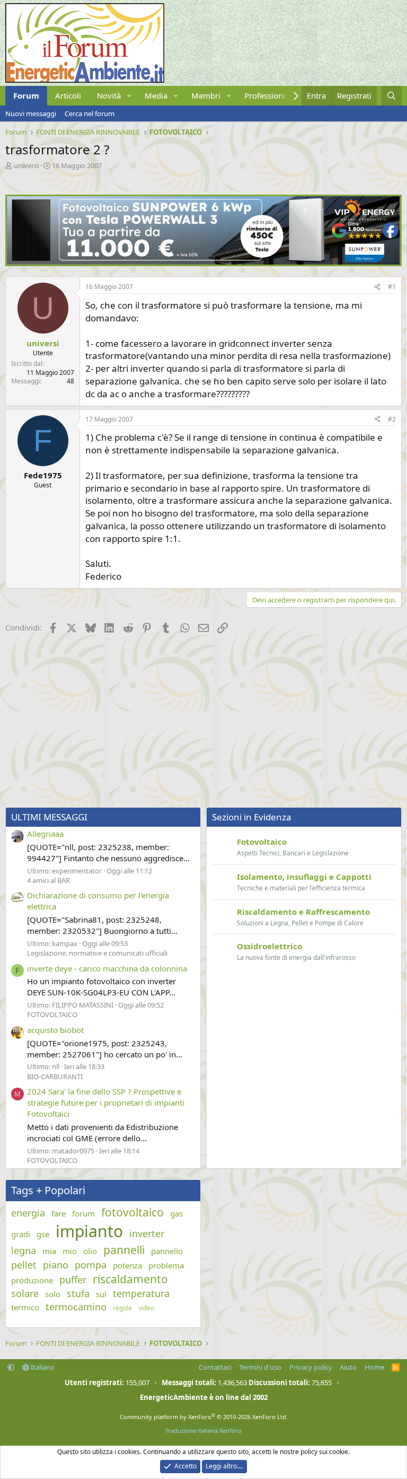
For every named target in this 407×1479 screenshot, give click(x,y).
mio (70, 1251)
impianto (89, 1231)
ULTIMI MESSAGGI (49, 817)
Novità (109, 95)
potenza (127, 1265)
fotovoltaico (132, 1212)
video (146, 1308)
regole (122, 1308)
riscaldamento (130, 1279)
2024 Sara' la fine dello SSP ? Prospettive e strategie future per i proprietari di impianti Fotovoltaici (105, 1102)
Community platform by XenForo (204, 1417)
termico (25, 1307)
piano (55, 1264)
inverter (146, 1233)
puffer (72, 1279)
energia (28, 1212)
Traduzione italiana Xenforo (203, 1430)
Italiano (42, 1367)
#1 (392, 286)
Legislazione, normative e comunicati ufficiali (97, 953)
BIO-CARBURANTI (55, 1076)
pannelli (124, 1249)
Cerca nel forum (89, 113)
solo (52, 1294)
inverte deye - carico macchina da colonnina (107, 968)
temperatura (141, 1293)
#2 (392, 419)
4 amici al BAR (48, 880)
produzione (32, 1280)
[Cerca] (391, 96)
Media (156, 95)
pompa (91, 1264)
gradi (20, 1234)
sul (101, 1294)
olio (90, 1251)
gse (43, 1234)
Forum (26, 95)
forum (83, 1213)
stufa (78, 1293)
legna (23, 1250)
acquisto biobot (55, 1030)
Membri (205, 95)
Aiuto (348, 1367)
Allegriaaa (45, 833)
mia (49, 1251)
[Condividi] (377, 287)
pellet (24, 1264)
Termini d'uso (260, 1367)
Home (374, 1367)
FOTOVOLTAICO (52, 1014)
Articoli (68, 95)
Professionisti (269, 95)
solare (25, 1293)
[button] (129, 96)
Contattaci (215, 1367)
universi (26, 165)
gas (176, 1213)
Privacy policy (310, 1367)
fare (58, 1213)
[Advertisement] (203, 722)
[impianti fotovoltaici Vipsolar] (203, 263)
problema (166, 1265)
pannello (167, 1251)
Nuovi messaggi (30, 113)
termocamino (76, 1306)
